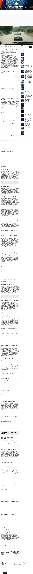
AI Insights (4, 11)
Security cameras (29, 563)
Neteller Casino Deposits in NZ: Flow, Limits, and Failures (28, 104)
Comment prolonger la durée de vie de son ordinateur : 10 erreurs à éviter (28, 129)
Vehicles (4, 545)
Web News (22, 11)
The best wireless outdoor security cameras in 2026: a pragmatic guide (28, 62)
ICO (23, 562)
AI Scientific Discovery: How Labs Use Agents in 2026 (28, 92)
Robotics (25, 563)
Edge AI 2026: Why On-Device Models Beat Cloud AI (28, 85)
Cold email (27, 560)
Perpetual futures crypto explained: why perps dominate (28, 115)
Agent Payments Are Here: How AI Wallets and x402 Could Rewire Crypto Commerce (28, 67)
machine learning (8, 106)
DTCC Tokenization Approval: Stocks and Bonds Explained (28, 100)
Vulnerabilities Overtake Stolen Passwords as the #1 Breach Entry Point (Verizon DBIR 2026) (28, 55)
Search (22, 45)
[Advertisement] (16, 19)
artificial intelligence (7, 56)
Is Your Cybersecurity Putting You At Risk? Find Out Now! (28, 108)
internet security (16, 563)
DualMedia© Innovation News (16, 6)
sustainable (8, 224)
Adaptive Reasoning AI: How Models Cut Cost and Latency (28, 88)
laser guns (19, 563)
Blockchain (24, 560)
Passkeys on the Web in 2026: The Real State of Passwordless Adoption (28, 59)
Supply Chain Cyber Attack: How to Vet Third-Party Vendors (28, 124)
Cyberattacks (27, 561)
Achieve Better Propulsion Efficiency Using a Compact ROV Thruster (28, 111)
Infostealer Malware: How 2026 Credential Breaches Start (28, 133)
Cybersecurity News (16, 11)
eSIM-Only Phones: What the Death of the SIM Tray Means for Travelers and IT (28, 81)
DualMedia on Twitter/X (3, 568)
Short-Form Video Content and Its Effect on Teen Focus (28, 96)
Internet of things (27, 562)
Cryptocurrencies (16, 561)
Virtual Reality (18, 564)
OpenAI (23, 563)
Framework (19, 562)
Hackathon (22, 562)
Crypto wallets (24, 561)
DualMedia (24, 568)
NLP (21, 563)
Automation (15, 560)
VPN (20, 564)
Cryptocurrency (20, 561)
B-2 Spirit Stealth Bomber (20, 560)
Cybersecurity (15, 562)
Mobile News (28, 11)
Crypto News (9, 11)
